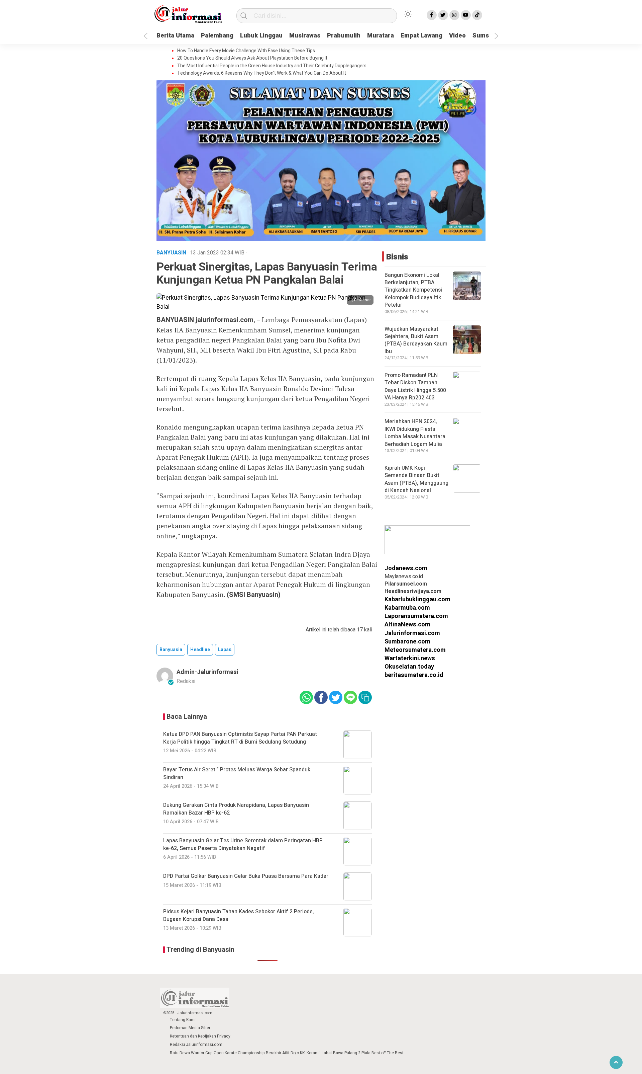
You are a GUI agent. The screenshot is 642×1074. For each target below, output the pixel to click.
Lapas (224, 649)
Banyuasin (170, 649)
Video (457, 35)
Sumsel (483, 35)
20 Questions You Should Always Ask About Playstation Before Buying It (252, 58)
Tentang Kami (183, 1020)
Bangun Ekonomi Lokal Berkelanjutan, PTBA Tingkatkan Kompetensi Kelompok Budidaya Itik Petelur (413, 290)
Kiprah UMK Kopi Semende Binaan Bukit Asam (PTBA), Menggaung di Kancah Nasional (416, 479)
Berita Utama (175, 35)
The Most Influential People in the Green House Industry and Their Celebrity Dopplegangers (271, 66)
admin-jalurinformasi (207, 672)
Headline (200, 649)
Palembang (217, 35)
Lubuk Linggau (261, 35)
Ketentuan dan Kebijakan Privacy (200, 1036)
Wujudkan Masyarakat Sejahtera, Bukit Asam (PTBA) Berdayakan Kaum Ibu (416, 340)
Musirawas (304, 35)
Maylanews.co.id (404, 576)
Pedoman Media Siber (190, 1028)
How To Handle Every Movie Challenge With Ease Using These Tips (246, 51)
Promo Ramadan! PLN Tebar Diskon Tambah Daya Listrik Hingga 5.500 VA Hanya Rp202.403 (415, 386)
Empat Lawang (421, 35)
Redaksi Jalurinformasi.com (196, 1045)
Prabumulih (343, 35)
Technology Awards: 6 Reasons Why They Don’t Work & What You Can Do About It (261, 73)
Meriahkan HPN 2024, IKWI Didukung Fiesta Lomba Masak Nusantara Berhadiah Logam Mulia (415, 432)
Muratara (380, 35)
